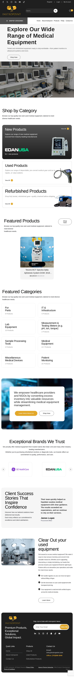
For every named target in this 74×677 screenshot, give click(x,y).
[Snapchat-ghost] (51, 633)
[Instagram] (43, 633)
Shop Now (13, 57)
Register (49, 2)
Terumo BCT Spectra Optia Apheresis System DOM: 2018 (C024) (37, 272)
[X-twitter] (39, 633)
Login (58, 2)
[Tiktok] (55, 633)
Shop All (29, 651)
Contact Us (69, 21)
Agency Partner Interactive (45, 667)
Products (56, 21)
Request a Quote (35, 264)
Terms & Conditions (9, 669)
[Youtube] (59, 633)
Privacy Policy (30, 667)
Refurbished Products (34, 659)
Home (39, 21)
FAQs (62, 21)
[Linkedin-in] (35, 633)
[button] (3, 469)
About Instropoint (47, 21)
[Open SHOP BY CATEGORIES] (7, 20)
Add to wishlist (47, 243)
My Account (67, 2)
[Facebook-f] (47, 633)
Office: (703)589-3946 (54, 655)
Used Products (31, 655)
